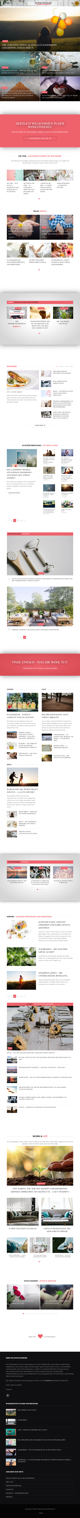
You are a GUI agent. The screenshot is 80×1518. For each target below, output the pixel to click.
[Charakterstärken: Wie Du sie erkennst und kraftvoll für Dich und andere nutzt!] (40, 313)
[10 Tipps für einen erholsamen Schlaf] (40, 250)
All (57, 366)
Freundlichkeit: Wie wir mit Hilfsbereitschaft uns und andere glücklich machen (42, 1088)
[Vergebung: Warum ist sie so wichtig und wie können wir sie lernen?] (67, 470)
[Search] (72, 3)
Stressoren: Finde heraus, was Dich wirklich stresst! (48, 477)
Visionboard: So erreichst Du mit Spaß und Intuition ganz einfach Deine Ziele (40, 882)
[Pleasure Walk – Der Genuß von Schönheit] (47, 758)
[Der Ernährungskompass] (17, 313)
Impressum (10, 1489)
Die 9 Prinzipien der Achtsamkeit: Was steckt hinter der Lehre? (42, 1440)
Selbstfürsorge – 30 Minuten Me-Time (63, 185)
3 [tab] (41, 889)
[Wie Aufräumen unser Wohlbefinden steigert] (40, 1245)
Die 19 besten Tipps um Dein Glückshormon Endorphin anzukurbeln (29, 46)
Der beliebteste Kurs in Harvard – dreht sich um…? (49, 495)
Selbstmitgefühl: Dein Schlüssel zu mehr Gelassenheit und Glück (60, 97)
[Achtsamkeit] (11, 1422)
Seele (44, 227)
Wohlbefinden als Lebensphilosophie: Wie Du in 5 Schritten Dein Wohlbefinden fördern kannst (22, 228)
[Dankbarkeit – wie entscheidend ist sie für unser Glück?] (11, 1452)
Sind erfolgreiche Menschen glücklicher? (62, 372)
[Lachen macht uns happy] (67, 504)
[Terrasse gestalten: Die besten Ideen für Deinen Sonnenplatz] (40, 606)
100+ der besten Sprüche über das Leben (56, 1302)
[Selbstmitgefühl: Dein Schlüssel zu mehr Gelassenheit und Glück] (60, 89)
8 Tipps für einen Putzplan (23, 1228)
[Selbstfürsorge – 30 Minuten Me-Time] (65, 175)
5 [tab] (30, 1313)
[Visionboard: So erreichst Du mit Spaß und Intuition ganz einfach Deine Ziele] (40, 872)
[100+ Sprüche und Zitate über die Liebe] (23, 1296)
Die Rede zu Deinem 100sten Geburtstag (63, 881)
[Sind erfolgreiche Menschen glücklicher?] (46, 373)
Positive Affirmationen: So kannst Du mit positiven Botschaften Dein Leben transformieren (63, 404)
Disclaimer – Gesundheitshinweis (17, 1493)
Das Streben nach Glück (27, 1410)
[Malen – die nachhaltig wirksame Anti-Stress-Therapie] (12, 824)
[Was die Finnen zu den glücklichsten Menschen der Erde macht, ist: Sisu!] (12, 1059)
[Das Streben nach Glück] (11, 1412)
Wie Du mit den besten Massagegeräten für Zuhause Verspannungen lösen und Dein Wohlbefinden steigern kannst (42, 580)
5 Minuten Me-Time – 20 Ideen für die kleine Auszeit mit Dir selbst (46, 187)
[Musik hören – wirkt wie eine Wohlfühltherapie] (12, 814)
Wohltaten (64, 308)
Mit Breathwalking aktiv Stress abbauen (55, 715)
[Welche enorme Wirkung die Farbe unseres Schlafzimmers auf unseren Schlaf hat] (12, 1099)
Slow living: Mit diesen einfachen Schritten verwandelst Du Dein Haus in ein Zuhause (61, 415)
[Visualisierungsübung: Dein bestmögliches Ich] (17, 872)
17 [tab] (50, 1313)
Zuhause (18, 534)
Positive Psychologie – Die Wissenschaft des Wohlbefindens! (49, 511)
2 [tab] (41, 199)
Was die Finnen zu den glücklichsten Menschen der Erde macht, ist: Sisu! (45, 1058)
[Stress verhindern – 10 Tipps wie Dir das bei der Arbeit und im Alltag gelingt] (17, 1245)
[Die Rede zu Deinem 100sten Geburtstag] (63, 872)
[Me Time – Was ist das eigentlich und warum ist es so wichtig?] (15, 175)
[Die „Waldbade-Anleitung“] (63, 313)
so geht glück (40, 445)
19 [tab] (53, 1313)
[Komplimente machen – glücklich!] (67, 487)
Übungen (41, 308)
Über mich (9, 1482)
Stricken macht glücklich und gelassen (28, 832)
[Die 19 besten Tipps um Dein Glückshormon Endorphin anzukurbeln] (40, 29)
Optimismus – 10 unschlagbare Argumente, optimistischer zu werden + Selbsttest (45, 1460)
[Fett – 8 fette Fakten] (23, 380)
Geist (10, 219)
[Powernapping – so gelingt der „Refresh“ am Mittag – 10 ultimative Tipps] (47, 737)
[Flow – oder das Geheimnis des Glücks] (11, 1432)
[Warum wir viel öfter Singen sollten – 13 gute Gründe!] (22, 777)
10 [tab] (38, 1313)
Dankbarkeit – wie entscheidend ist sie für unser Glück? (39, 1450)
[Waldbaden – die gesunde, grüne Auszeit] (21, 956)
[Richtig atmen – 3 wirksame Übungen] (47, 748)
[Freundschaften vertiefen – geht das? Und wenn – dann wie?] (12, 1069)
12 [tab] (42, 1313)
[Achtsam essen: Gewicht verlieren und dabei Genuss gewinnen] (21, 929)
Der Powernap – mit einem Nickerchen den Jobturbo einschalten (63, 1256)
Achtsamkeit (22, 1420)
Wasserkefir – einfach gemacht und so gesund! (20, 715)
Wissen (44, 67)
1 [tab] (39, 199)
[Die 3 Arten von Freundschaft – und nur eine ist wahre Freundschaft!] (67, 452)
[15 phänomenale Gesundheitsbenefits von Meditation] (18, 250)
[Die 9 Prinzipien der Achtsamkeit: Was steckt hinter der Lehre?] (11, 1442)
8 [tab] (35, 1313)
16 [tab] (48, 1313)
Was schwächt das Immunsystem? (60, 382)
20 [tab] (55, 1313)
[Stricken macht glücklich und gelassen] (12, 833)
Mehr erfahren (14, 493)
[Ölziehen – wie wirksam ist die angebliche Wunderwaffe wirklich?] (12, 745)
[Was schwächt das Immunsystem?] (46, 383)
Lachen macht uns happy (66, 510)
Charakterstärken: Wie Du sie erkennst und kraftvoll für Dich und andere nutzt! (40, 324)
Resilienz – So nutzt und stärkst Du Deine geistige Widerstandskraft (49, 460)
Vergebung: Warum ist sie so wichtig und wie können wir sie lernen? (66, 477)
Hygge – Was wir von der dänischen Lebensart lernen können (31, 1053)
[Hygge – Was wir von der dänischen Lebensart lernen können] (40, 1028)
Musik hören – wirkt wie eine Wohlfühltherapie (28, 812)
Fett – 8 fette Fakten (14, 392)
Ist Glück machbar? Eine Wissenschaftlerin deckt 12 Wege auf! (58, 72)
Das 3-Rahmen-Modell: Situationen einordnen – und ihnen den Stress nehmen (20, 473)
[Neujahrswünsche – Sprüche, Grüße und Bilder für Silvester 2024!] (20, 64)
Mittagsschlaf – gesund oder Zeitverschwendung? (56, 232)
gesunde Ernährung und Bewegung (29, 917)
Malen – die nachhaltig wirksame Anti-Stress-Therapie (27, 823)
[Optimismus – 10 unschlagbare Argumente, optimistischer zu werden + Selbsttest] (11, 1462)
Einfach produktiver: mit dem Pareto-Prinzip (57, 1229)
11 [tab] (40, 1313)
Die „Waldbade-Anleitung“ (63, 322)
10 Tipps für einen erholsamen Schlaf (37, 261)
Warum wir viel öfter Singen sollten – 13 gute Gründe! (22, 790)
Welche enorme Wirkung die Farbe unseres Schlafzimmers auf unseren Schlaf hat (43, 1098)
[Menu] (8, 3)
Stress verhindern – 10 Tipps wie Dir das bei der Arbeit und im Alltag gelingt (17, 1256)
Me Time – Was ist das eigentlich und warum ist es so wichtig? (13, 187)
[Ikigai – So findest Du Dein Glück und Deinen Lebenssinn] (46, 393)
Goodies (41, 573)
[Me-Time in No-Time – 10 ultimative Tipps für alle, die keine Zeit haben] (32, 175)
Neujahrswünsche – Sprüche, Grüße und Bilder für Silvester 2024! (19, 72)
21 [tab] (56, 1313)
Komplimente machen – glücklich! (67, 494)
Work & (40, 1136)
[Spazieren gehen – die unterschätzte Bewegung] (21, 980)
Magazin (12, 366)
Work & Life (41, 1183)
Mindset (18, 308)
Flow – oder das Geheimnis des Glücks (32, 1430)
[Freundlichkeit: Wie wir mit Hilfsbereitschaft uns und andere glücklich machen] (12, 1089)
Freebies (5, 67)
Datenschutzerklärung (13, 1485)
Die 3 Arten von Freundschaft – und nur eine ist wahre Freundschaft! (66, 460)
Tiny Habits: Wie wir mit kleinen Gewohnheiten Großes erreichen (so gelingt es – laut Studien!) (40, 1190)
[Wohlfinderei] (40, 3)
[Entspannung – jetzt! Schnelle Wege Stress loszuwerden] (62, 250)
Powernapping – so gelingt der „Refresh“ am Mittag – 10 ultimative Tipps (63, 737)
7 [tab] (33, 1313)
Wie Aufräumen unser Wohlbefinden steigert (40, 1256)
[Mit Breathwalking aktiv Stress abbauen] (57, 702)
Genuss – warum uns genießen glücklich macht (37, 1107)
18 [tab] (51, 1313)
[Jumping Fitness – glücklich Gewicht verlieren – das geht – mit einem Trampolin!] (12, 734)
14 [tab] (45, 1313)
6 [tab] (32, 1313)
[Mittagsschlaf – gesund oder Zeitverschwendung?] (56, 227)
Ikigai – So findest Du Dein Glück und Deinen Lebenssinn (63, 393)
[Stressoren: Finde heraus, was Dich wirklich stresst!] (49, 470)
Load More (39, 425)
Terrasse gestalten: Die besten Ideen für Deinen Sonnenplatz (35, 630)
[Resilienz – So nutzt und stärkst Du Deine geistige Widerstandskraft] (49, 452)
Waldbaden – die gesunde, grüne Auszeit (53, 950)
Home (41, 1513)
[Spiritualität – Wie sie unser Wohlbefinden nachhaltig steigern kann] (12, 1079)
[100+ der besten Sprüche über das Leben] (56, 1296)
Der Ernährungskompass (17, 322)
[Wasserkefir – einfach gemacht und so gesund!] (22, 702)
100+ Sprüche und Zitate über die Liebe (23, 1302)
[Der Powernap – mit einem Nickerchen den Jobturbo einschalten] (62, 1245)
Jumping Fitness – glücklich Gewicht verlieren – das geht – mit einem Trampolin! (27, 735)
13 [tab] (43, 1313)
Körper (5, 41)
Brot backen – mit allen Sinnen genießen (28, 754)
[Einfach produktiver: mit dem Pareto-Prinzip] (57, 1212)
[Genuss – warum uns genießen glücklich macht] (12, 1109)
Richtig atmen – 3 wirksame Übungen (61, 747)
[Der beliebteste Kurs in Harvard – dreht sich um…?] (49, 487)
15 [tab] (47, 1313)
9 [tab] (37, 1313)
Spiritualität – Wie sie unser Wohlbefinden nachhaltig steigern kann (45, 1077)
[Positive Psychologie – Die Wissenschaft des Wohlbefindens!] (49, 504)
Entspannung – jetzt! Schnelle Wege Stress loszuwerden (60, 262)
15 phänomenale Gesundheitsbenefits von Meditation (16, 262)
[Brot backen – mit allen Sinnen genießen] (12, 755)
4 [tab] (42, 889)
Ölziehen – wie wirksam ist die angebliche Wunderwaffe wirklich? (28, 745)
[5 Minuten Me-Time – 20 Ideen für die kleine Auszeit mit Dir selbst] (48, 175)
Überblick (9, 1497)
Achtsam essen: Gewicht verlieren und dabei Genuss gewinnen (54, 925)
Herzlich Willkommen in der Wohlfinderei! (20, 1478)
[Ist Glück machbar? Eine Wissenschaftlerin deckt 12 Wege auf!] (60, 64)
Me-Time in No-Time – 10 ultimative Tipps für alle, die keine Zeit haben (29, 188)
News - (23, 302)
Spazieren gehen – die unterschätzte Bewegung (52, 974)
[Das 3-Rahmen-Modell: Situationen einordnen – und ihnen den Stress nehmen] (22, 458)
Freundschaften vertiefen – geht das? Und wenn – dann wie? (42, 1067)
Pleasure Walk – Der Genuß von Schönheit (62, 756)
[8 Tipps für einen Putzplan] (23, 1212)
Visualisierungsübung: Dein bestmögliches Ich (17, 881)
